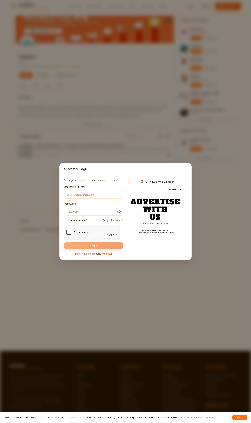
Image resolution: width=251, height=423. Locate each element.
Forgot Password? (113, 220)
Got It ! (240, 417)
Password (70, 204)
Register (107, 253)
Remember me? (78, 220)
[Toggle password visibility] (119, 211)
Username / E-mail (75, 187)
